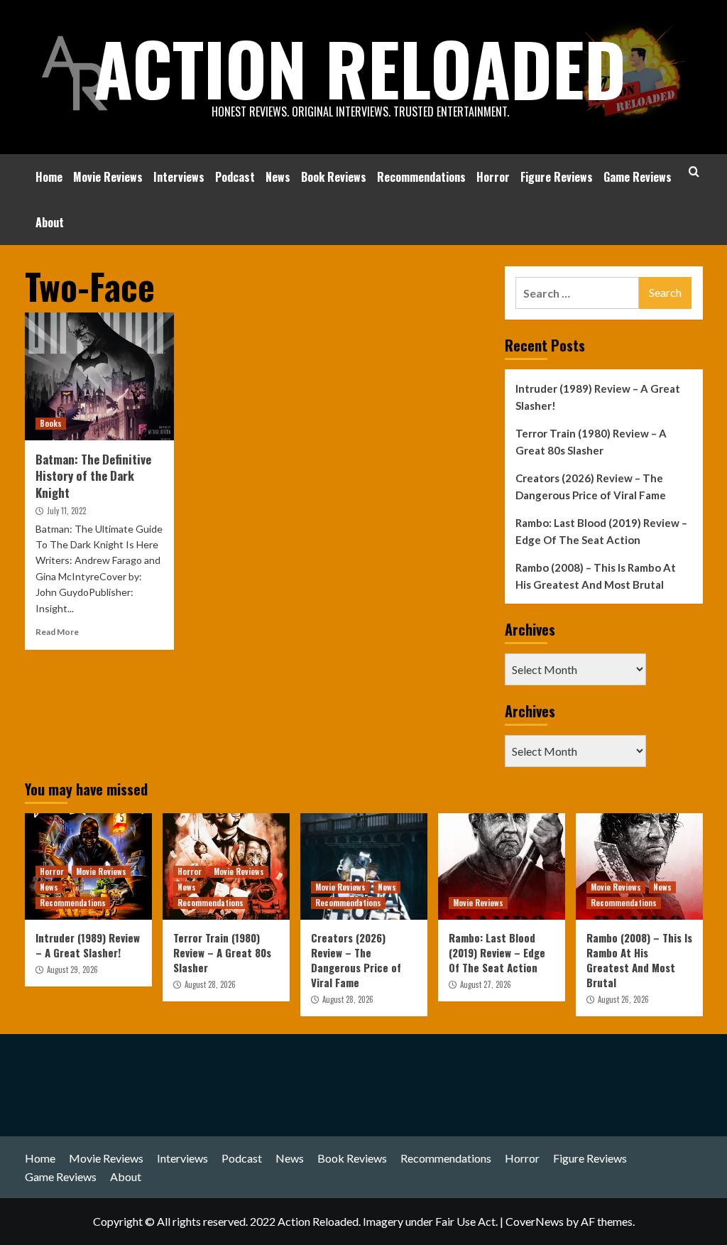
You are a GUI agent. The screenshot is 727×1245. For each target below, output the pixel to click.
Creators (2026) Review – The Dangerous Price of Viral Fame (590, 486)
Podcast (235, 176)
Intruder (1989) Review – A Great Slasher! (597, 397)
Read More (57, 631)
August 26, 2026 (623, 999)
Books (51, 423)
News (278, 176)
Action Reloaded (360, 67)
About (49, 222)
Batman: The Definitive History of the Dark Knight (93, 476)
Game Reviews (637, 176)
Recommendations (421, 176)
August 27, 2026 (485, 984)
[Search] (694, 171)
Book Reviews (333, 176)
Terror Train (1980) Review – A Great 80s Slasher (591, 442)
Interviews (178, 176)
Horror (493, 176)
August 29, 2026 (72, 969)
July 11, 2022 (66, 510)
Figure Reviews (556, 176)
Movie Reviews (108, 176)
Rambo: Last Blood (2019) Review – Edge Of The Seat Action (601, 531)
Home (48, 176)
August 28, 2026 (210, 984)
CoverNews (534, 1221)
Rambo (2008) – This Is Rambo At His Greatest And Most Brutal (595, 576)
